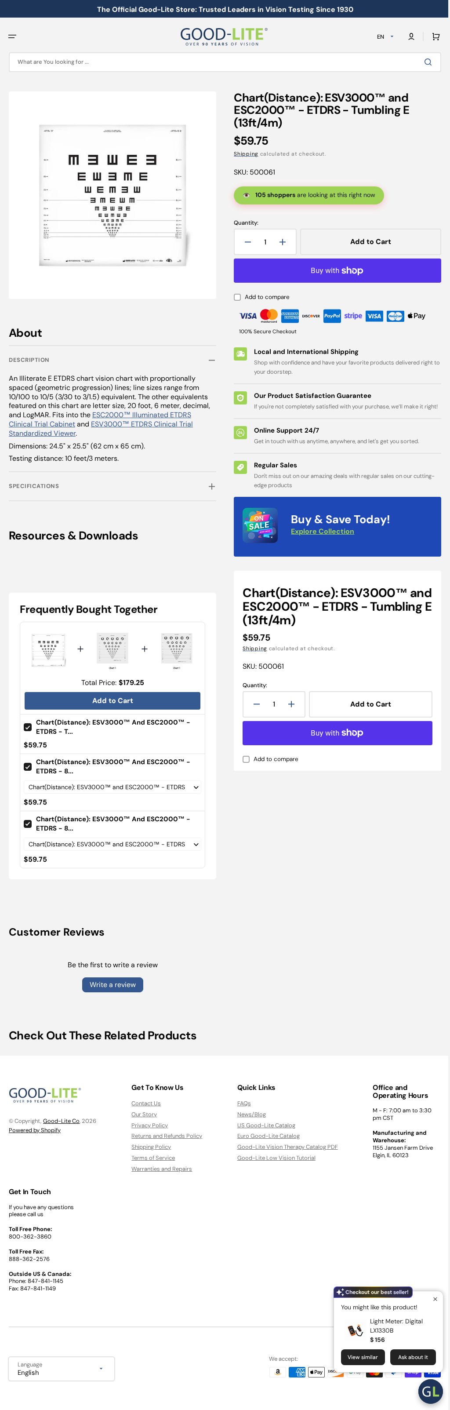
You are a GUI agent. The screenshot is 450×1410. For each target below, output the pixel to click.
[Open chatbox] (424, 1391)
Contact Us (144, 1103)
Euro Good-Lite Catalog (264, 1136)
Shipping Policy (149, 1147)
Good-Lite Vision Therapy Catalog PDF (283, 1147)
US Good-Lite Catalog (262, 1125)
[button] (12, 36)
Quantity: (243, 222)
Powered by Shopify (35, 1129)
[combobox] (222, 62)
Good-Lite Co (61, 1121)
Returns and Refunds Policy (164, 1136)
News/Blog (247, 1114)
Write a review (111, 980)
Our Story (142, 1114)
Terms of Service (151, 1158)
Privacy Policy (147, 1125)
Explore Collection (319, 540)
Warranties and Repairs (159, 1169)
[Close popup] (429, 1299)
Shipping (243, 153)
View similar (356, 1357)
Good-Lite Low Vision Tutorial (272, 1158)
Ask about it (406, 1357)
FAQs (240, 1103)
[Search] (423, 62)
